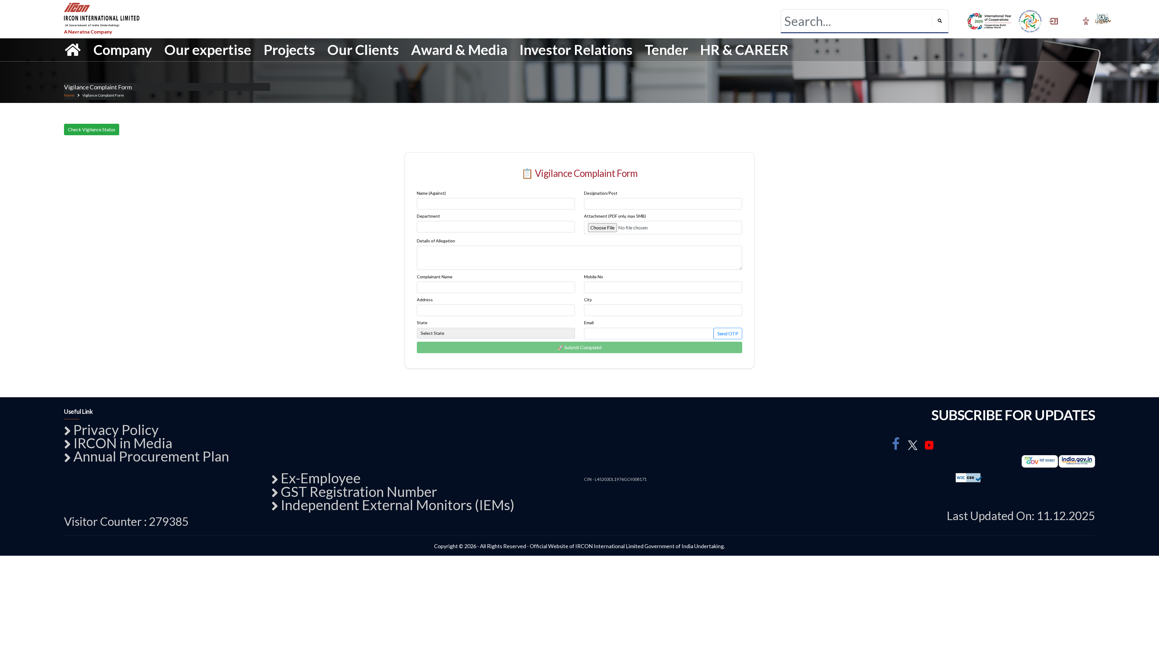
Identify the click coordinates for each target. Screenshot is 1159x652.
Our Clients (363, 49)
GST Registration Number (359, 491)
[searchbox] (857, 21)
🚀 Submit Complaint (579, 347)
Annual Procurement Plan (151, 456)
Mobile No (593, 276)
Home (69, 95)
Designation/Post (601, 193)
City (588, 299)
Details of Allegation (436, 240)
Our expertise (207, 49)
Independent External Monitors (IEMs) (397, 505)
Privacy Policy (116, 429)
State (422, 322)
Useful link (78, 411)
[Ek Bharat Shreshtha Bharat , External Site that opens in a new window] (1030, 21)
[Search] (938, 21)
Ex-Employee (321, 478)
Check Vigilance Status (91, 129)
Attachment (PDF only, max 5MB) (615, 216)
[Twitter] (912, 445)
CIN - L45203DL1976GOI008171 (615, 479)
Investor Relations (576, 49)
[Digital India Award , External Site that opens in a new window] (989, 21)
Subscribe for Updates (1013, 415)
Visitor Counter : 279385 (126, 521)
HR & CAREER (744, 49)
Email (589, 322)
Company (123, 49)
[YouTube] (929, 445)
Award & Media (459, 49)
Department (428, 216)
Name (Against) (431, 193)
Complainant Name (434, 276)
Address (425, 299)
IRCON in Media (122, 443)
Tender (666, 49)
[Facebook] (895, 443)
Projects (289, 49)
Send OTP (727, 333)
